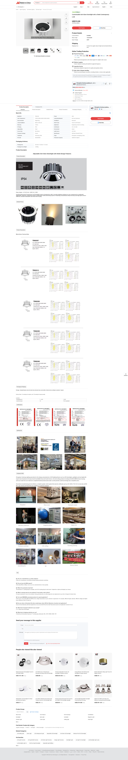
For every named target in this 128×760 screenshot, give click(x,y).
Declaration (78, 754)
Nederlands (66, 751)
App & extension (95, 6)
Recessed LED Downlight (47, 9)
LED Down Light (39, 9)
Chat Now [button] (103, 28)
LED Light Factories (21, 740)
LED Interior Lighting (30, 9)
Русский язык (52, 751)
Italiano (57, 751)
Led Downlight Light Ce (22, 743)
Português (42, 751)
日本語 (78, 751)
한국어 (75, 751)
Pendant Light (19, 719)
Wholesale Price (66, 750)
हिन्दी (82, 751)
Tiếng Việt (94, 751)
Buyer (81, 6)
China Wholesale (59, 750)
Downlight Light (69, 740)
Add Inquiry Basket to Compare (43, 56)
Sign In (74, 100)
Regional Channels (79, 750)
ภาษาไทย (85, 751)
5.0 (95, 109)
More (17, 745)
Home (17, 9)
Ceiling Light (66, 719)
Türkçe (90, 751)
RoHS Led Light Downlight (34, 743)
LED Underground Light (39, 733)
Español (37, 751)
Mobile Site (93, 750)
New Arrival (18, 714)
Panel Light (90, 719)
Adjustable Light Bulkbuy (48, 743)
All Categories (20, 6)
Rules (111, 6)
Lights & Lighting (23, 9)
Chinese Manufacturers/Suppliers (48, 750)
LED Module (90, 714)
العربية (71, 751)
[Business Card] (110, 113)
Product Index (87, 750)
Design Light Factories (59, 740)
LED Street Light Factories (46, 740)
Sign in (110, 3)
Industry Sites (72, 750)
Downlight (18, 717)
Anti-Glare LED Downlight (65, 733)
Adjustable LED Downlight (52, 733)
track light (66, 717)
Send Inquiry (82, 28)
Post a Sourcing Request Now (53, 643)
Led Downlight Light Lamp (93, 740)
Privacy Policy (83, 754)
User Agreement (71, 754)
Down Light (29, 733)
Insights (97, 750)
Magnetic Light (91, 717)
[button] (84, 109)
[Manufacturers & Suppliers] (23, 2)
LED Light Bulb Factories (33, 740)
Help (88, 6)
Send (26, 643)
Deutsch (61, 751)
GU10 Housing (67, 714)
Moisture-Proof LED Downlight (79, 733)
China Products (38, 750)
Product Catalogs (35, 711)
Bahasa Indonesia (101, 751)
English (33, 751)
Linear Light (42, 719)
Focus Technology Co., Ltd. (55, 754)
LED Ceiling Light (20, 733)
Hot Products (43, 714)
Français (46, 751)
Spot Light (42, 717)
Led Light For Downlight (81, 740)
